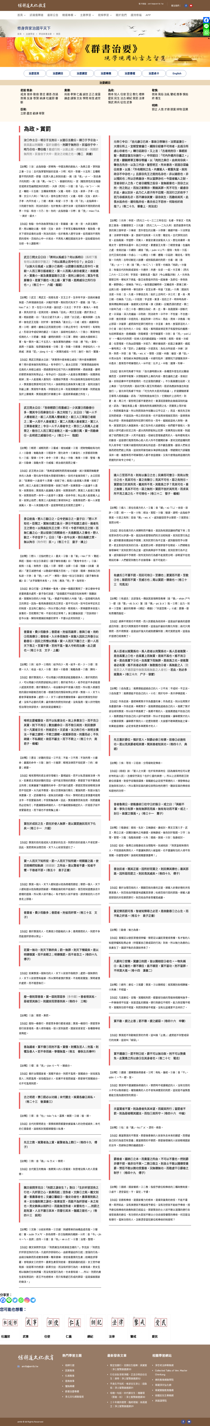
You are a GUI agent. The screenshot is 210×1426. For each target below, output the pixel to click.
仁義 (79, 94)
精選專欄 (67, 15)
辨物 (179, 109)
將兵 (117, 102)
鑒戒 (173, 94)
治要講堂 (82, 73)
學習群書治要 (45, 33)
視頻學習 (103, 15)
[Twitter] (15, 1300)
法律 (141, 98)
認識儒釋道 (37, 15)
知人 (117, 94)
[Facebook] (3, 1300)
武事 (129, 102)
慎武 (111, 102)
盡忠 (30, 113)
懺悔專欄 (69, 1386)
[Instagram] (27, 1300)
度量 (98, 94)
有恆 (91, 98)
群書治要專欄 (72, 1391)
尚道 (67, 94)
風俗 (161, 94)
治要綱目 (58, 73)
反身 (30, 98)
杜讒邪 (50, 98)
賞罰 (135, 98)
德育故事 (69, 1381)
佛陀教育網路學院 (164, 1379)
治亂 (167, 94)
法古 (123, 98)
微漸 (154, 94)
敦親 (23, 98)
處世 (98, 98)
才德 (167, 109)
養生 (158, 98)
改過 (55, 94)
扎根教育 (69, 1375)
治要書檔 (130, 73)
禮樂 (141, 94)
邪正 (154, 109)
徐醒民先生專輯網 (164, 1395)
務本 (111, 94)
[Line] (9, 1300)
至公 (129, 94)
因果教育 (69, 1370)
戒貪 (23, 94)
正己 (91, 94)
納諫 (42, 98)
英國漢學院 (161, 1400)
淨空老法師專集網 (164, 1365)
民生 (117, 98)
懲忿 (42, 94)
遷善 (49, 94)
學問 (85, 98)
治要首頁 (34, 73)
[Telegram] (33, 1300)
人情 (161, 109)
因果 (185, 109)
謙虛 (67, 98)
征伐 (123, 102)
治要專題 (106, 73)
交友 (79, 98)
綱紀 (129, 98)
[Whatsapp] (21, 1300)
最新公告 (52, 15)
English (177, 73)
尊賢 (36, 98)
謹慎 (73, 98)
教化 (135, 94)
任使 (123, 94)
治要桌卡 (154, 73)
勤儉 (36, 94)
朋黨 (173, 109)
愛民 (111, 98)
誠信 (85, 94)
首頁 (20, 15)
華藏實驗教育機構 (164, 1390)
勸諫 (35, 113)
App (148, 15)
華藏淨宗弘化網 (163, 1385)
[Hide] (209, 38)
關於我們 (121, 15)
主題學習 (85, 15)
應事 (179, 94)
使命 (30, 94)
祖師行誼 (69, 1365)
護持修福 (136, 15)
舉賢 (41, 113)
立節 (23, 113)
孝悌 (73, 94)
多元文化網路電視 (74, 1396)
